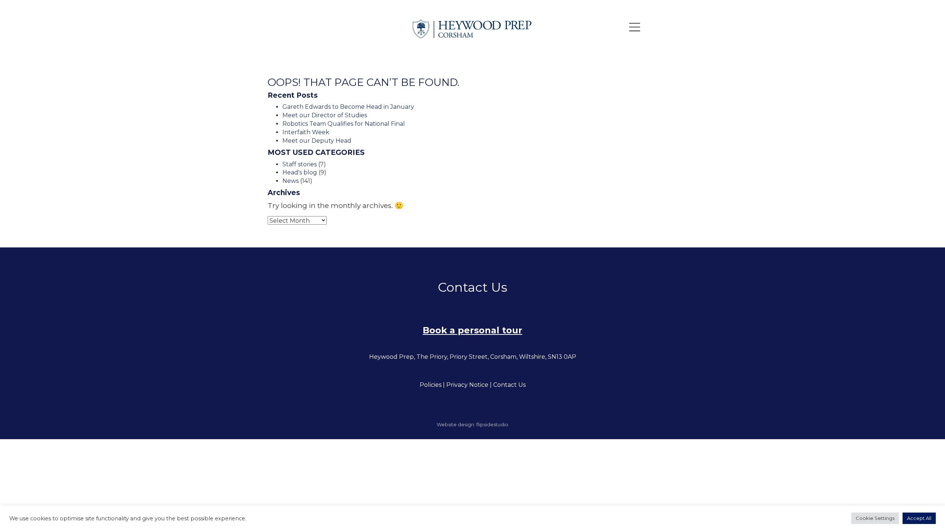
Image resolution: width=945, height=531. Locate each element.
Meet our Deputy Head (316, 140)
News (290, 180)
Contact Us (509, 384)
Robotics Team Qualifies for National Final (343, 123)
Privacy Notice (467, 384)
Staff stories (299, 164)
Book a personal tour (472, 330)
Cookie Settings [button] (875, 518)
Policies (430, 384)
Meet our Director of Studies (324, 115)
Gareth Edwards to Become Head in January (348, 106)
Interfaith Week (305, 132)
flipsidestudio (492, 424)
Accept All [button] (919, 518)
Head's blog (299, 172)
